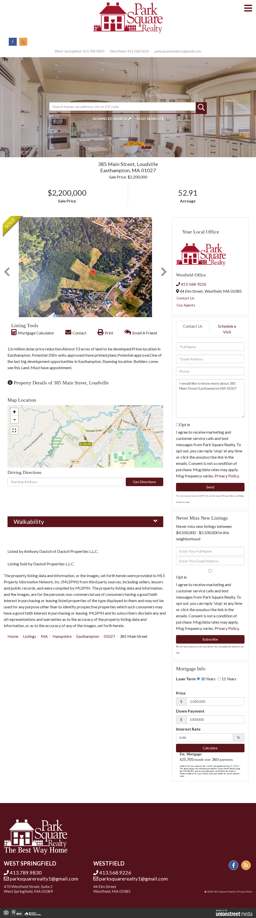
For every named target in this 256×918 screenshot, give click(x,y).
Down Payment (190, 711)
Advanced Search (109, 118)
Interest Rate (188, 729)
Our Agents (185, 305)
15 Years (228, 678)
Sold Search (148, 118)
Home (13, 636)
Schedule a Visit (227, 329)
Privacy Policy (226, 475)
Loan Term (186, 678)
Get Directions (144, 482)
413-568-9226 (193, 284)
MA (44, 636)
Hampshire (62, 636)
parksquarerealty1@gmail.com (177, 51)
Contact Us (185, 298)
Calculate (210, 748)
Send (210, 487)
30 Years (208, 678)
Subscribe (210, 639)
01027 (109, 636)
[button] (201, 107)
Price (181, 693)
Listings (29, 636)
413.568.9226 (138, 51)
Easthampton (87, 636)
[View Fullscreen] (14, 430)
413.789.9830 (93, 51)
